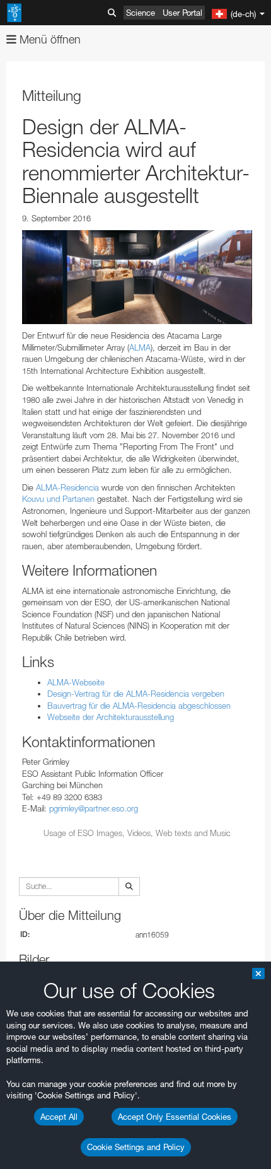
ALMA (140, 347)
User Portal (182, 13)
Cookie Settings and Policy (136, 1147)
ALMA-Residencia (67, 487)
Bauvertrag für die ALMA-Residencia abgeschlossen (139, 706)
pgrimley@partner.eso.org (93, 808)
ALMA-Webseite (76, 682)
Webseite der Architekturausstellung (110, 717)
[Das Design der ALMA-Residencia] (137, 277)
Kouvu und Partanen (58, 499)
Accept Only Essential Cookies (174, 1117)
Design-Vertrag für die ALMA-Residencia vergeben (135, 694)
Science (140, 13)
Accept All (59, 1117)
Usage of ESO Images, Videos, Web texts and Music (137, 833)
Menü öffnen (48, 39)
